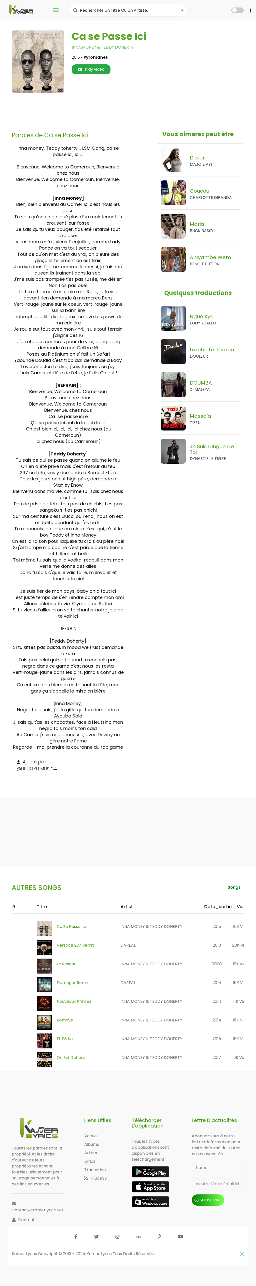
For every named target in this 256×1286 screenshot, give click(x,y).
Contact (26, 1220)
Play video (94, 69)
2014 (216, 983)
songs (234, 887)
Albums (91, 1144)
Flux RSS (98, 1178)
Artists (90, 1153)
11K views (241, 1001)
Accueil (91, 1136)
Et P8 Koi (65, 1039)
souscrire (211, 1200)
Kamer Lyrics (99, 1254)
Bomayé (65, 1020)
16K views (242, 983)
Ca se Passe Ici (71, 926)
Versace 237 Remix (75, 945)
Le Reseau (66, 964)
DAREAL (128, 945)
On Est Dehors (71, 1057)
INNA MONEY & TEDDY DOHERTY (103, 47)
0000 (217, 964)
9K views (242, 1057)
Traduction (95, 1170)
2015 (216, 926)
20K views (242, 945)
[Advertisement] (128, 112)
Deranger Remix (72, 983)
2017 (216, 1057)
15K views (242, 926)
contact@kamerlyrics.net (38, 1210)
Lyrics (89, 1161)
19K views (242, 964)
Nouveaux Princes (74, 1001)
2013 (217, 945)
